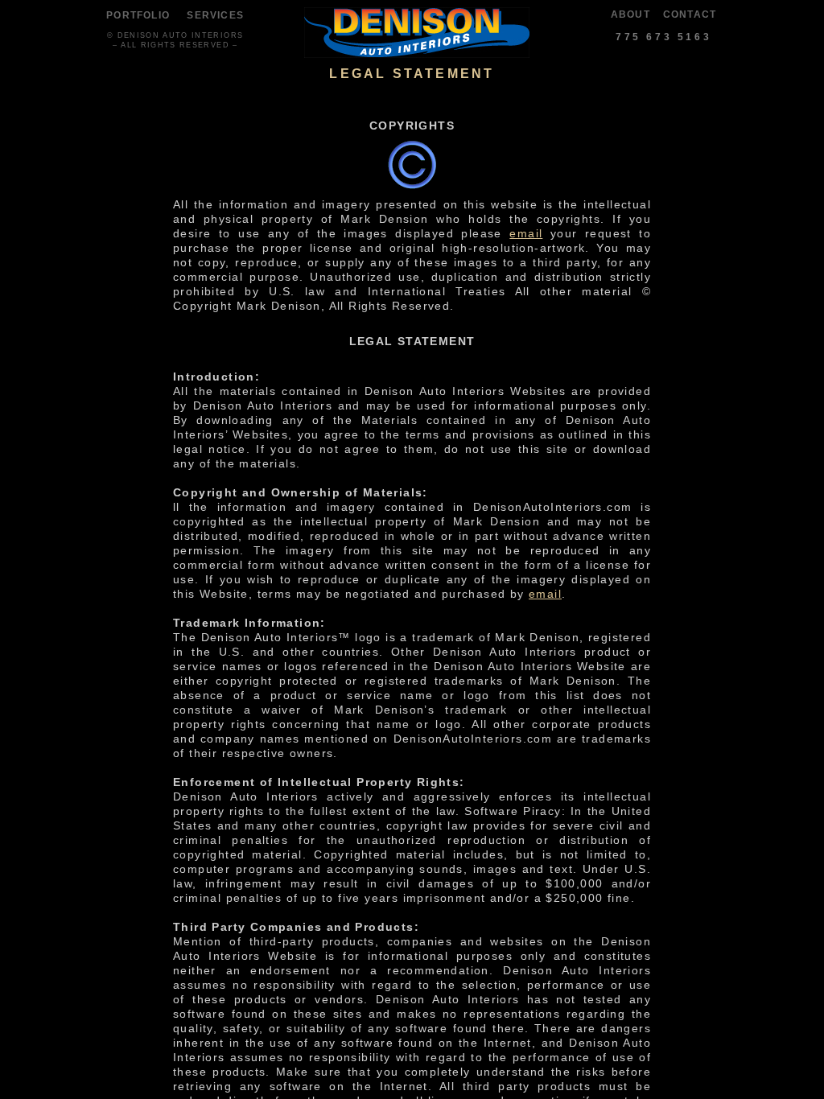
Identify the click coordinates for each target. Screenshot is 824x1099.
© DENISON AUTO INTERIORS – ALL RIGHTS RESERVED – (175, 40)
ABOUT (630, 14)
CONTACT (689, 14)
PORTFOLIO (138, 15)
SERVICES (215, 15)
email (525, 233)
